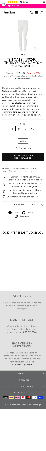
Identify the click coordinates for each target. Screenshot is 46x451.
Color (23, 136)
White (23, 141)
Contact (22, 374)
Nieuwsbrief (22, 393)
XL (32, 128)
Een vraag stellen (23, 204)
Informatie (22, 380)
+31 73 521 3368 (29, 332)
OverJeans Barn (22, 386)
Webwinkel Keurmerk (21, 364)
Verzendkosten (21, 76)
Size (23, 124)
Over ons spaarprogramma (20, 171)
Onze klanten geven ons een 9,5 (22, 196)
